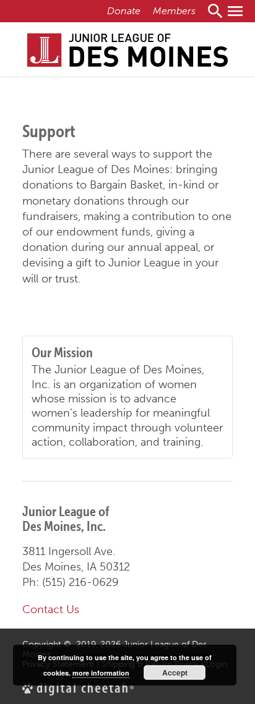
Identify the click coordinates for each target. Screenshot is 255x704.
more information (100, 672)
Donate (123, 11)
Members (174, 11)
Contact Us (50, 609)
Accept (175, 672)
